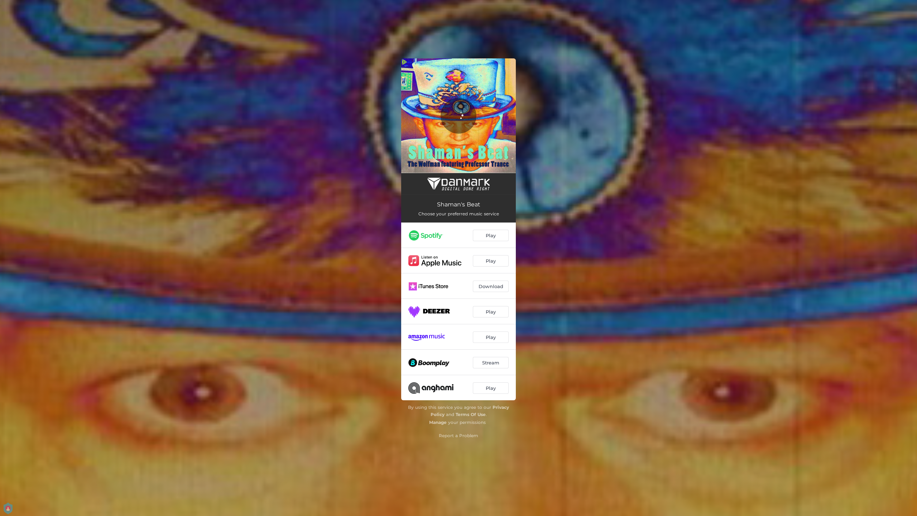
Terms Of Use (471, 414)
